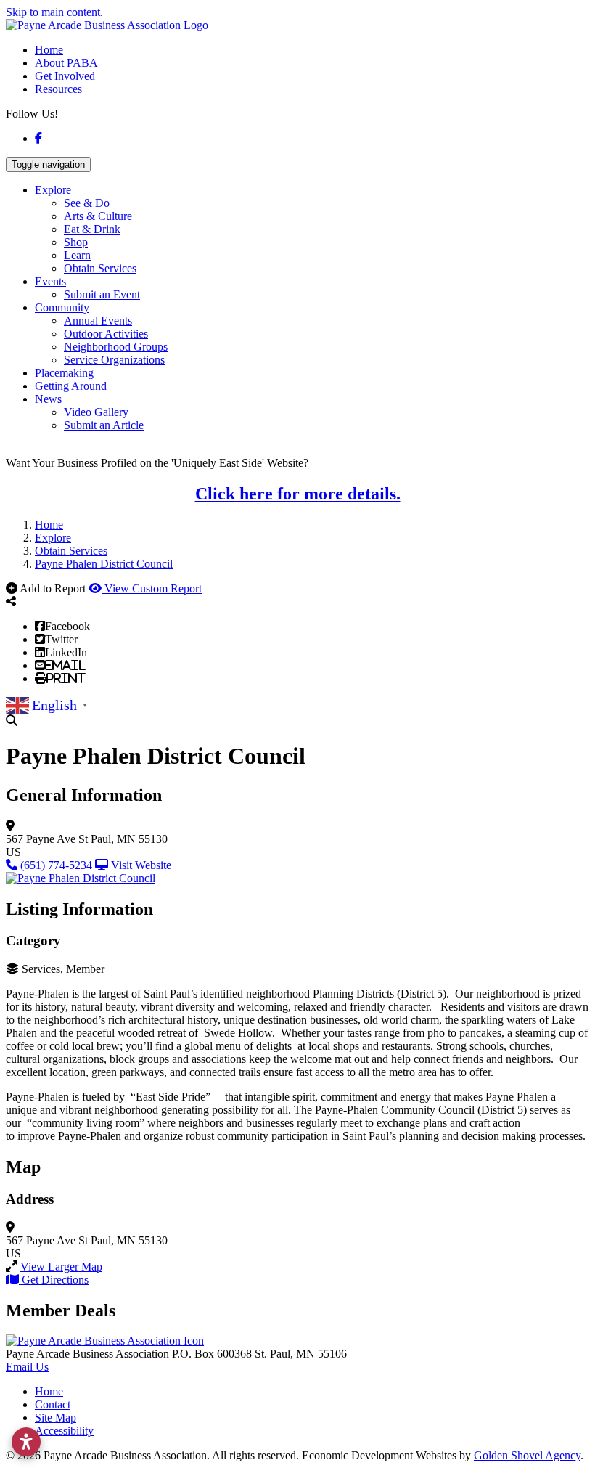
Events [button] (50, 281)
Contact (52, 1404)
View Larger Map (61, 1266)
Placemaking (64, 373)
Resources (58, 89)
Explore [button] (53, 190)
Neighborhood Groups (116, 347)
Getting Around (71, 386)
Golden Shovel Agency (527, 1455)
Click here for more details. (298, 493)
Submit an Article (104, 425)
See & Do (87, 203)
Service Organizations (114, 360)
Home (49, 50)
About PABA (66, 63)
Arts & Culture (98, 216)
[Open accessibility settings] (26, 1441)
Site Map (55, 1417)
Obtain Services (100, 268)
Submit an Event (102, 294)
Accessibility (64, 1430)
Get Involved (65, 76)
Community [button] (62, 307)
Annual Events (98, 320)
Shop (76, 242)
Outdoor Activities (106, 333)
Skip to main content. (54, 12)
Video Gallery (96, 412)
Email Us (27, 1367)
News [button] (48, 399)
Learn (77, 255)
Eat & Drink (92, 229)
